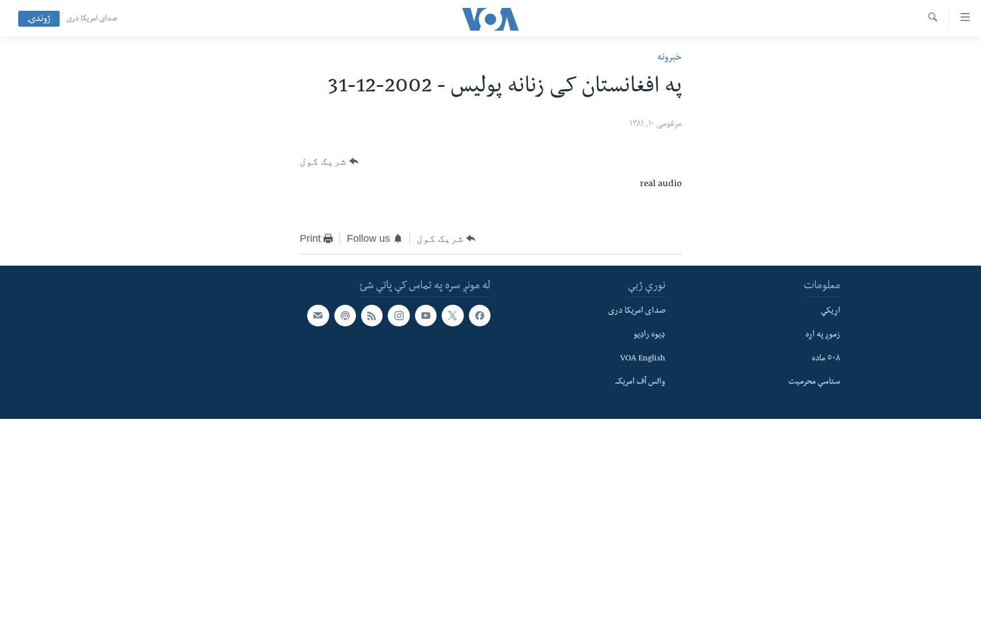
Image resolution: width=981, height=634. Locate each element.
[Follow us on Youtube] (426, 315)
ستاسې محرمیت (814, 383)
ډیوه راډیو (649, 335)
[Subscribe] (318, 315)
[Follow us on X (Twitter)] (452, 315)
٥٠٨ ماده (826, 359)
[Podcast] (345, 315)
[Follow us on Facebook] (480, 315)
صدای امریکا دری (91, 19)
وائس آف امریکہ (640, 383)
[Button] (329, 161)
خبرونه (669, 58)
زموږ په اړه (823, 335)
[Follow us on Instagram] (398, 315)
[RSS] (372, 315)
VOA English (642, 359)
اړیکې (830, 311)
